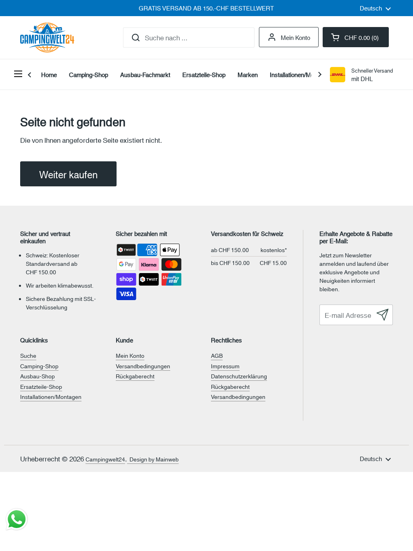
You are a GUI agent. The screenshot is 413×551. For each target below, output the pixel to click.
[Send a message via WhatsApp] (16, 519)
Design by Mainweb (153, 459)
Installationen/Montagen (50, 396)
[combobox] (188, 37)
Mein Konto (295, 37)
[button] (356, 37)
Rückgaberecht (135, 376)
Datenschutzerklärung (239, 376)
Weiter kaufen (68, 174)
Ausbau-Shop (37, 376)
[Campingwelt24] (47, 37)
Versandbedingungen (143, 366)
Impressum (225, 366)
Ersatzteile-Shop (41, 386)
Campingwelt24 (105, 459)
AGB (217, 355)
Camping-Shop (39, 366)
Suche (28, 355)
